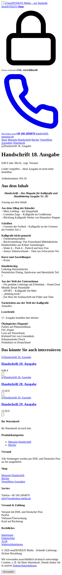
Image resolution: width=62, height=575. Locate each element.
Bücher (35, 139)
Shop (4, 139)
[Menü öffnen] (2, 3)
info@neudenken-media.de (16, 498)
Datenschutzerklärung (25, 565)
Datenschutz (8, 538)
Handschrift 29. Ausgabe (18, 404)
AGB (4, 541)
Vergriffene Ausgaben (13, 481)
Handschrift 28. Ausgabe (18, 384)
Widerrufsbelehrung (12, 544)
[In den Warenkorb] (2, 374)
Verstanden (8, 571)
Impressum (7, 535)
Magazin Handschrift (19, 139)
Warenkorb (19, 142)
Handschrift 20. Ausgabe (18, 364)
